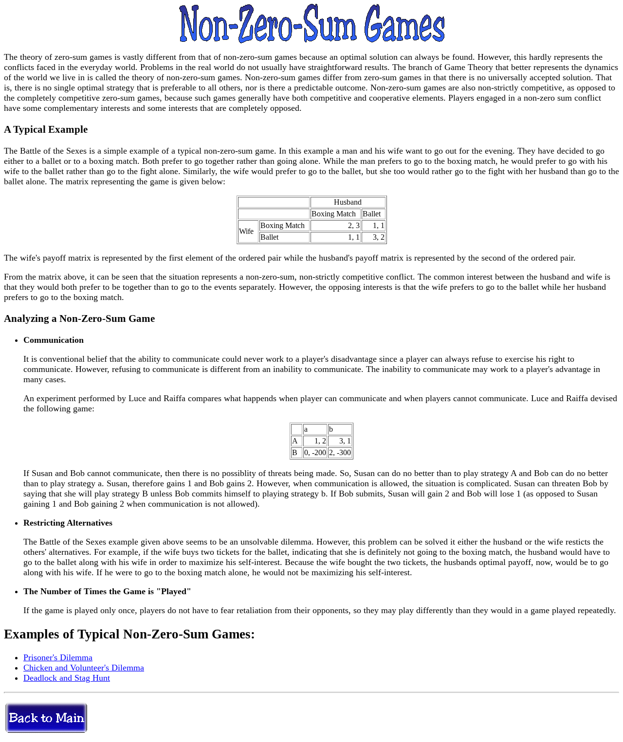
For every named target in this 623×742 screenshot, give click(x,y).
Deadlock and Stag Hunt (66, 678)
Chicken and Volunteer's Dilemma (83, 667)
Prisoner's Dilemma (57, 657)
